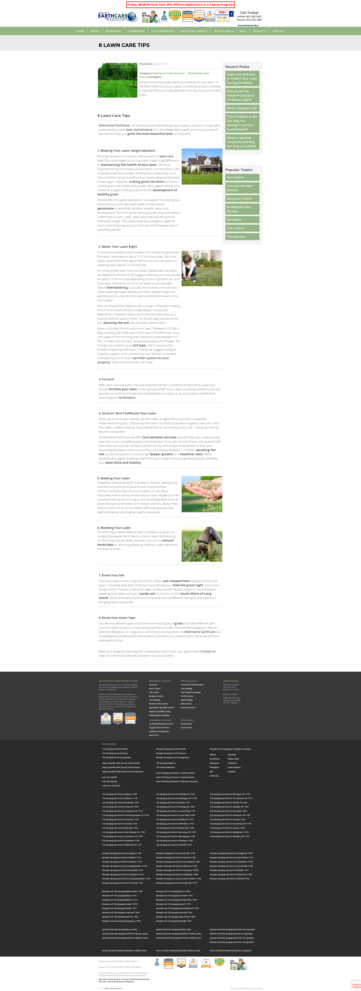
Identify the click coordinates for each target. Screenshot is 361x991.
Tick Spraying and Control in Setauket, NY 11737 (229, 807)
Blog (243, 31)
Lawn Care (153, 685)
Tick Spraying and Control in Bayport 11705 (119, 794)
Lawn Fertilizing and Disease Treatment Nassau (175, 777)
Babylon (213, 754)
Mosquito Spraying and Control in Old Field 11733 (229, 879)
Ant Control (235, 177)
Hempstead (214, 763)
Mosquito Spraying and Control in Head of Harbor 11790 (178, 879)
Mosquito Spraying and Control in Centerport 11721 (123, 874)
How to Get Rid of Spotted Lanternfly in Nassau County (178, 950)
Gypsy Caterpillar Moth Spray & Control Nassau (121, 767)
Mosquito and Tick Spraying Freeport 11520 (119, 904)
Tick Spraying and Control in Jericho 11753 (173, 802)
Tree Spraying (154, 700)
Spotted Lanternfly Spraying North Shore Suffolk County (178, 938)
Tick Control (235, 228)
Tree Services (236, 237)
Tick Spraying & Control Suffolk (114, 749)
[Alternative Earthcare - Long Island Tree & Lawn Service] (118, 16)
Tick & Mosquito (162, 31)
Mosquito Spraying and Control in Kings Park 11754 (176, 883)
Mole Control (186, 704)
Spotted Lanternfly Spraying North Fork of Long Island (232, 938)
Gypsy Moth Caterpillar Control (161, 707)
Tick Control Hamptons (165, 767)
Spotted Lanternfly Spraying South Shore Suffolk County (178, 933)
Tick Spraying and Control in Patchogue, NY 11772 (230, 794)
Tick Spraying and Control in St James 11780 (227, 819)
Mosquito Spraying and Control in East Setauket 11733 (178, 862)
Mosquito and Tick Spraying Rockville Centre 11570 (176, 900)
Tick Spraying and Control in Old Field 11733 (173, 845)
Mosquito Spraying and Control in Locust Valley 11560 (231, 866)
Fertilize (107, 379)
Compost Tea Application (159, 731)
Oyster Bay (214, 776)
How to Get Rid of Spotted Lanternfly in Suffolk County (124, 950)
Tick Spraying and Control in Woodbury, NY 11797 (230, 836)
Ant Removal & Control (158, 704)
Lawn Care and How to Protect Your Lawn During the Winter (242, 78)
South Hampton (234, 767)
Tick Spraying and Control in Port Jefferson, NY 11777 (231, 798)
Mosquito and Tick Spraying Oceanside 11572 (174, 895)
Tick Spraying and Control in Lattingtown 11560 (175, 807)
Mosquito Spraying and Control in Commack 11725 (122, 883)
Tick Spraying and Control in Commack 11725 (120, 819)
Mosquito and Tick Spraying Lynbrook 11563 (120, 917)
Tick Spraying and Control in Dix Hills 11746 (119, 824)
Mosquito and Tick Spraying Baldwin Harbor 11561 (122, 891)
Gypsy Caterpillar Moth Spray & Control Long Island (122, 771)
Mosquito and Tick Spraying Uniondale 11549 (174, 912)
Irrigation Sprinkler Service (159, 711)
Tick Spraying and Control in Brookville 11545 (120, 802)
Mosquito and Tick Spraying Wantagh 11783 (173, 921)
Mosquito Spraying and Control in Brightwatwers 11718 (124, 866)
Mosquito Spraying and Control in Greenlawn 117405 (177, 870)
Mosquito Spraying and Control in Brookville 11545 (122, 870)
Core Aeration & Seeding (191, 692)
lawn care (166, 156)
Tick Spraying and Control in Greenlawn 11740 (120, 840)
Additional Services (194, 31)
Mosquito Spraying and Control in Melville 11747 (229, 870)
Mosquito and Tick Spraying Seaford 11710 (173, 904)
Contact (278, 31)
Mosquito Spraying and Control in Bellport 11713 (121, 857)
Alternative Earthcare (113, 988)
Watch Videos (224, 31)
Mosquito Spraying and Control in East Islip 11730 (176, 857)
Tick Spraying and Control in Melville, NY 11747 (174, 819)
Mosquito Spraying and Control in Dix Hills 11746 (175, 853)
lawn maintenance (139, 130)
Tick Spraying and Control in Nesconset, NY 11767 (176, 832)
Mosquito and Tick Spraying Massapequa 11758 (121, 921)
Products (259, 31)
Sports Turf (153, 735)
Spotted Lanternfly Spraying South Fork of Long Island (232, 942)
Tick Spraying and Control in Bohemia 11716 (120, 798)
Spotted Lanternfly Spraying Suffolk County (173, 929)
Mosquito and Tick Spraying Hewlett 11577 (119, 908)
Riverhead (232, 754)
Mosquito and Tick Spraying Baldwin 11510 (119, 895)
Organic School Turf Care (159, 727)
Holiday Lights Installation (159, 715)
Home (80, 31)
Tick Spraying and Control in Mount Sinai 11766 (175, 828)
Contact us (208, 651)
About (94, 31)
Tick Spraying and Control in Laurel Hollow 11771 (175, 811)
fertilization (127, 398)
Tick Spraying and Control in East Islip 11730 (119, 828)
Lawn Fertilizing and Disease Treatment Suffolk (175, 773)
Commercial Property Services (161, 724)
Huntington (214, 767)
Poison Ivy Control (188, 707)
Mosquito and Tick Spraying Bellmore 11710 (119, 900)
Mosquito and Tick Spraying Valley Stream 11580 (175, 917)
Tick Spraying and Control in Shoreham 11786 (228, 811)
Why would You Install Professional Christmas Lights (240, 95)
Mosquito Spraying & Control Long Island (172, 757)
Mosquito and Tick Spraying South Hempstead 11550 (177, 908)
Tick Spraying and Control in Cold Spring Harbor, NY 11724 (125, 815)
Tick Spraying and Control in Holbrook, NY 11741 (121, 845)
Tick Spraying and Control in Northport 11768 (174, 840)
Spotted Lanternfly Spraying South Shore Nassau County (125, 933)
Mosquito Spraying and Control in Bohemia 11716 (122, 862)
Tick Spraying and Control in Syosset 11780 (227, 828)
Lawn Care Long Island (111, 785)
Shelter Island (233, 759)
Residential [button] (113, 31)
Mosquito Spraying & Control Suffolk (171, 749)
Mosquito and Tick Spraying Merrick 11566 (173, 891)
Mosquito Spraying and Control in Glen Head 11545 (176, 866)
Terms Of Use (186, 727)
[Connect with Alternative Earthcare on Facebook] (231, 14)
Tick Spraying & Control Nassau (115, 753)
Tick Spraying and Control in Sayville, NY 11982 (228, 802)
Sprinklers (234, 220)
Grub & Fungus (187, 700)
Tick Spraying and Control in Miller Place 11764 (174, 824)
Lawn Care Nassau (109, 781)
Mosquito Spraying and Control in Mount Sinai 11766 (231, 874)
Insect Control (154, 688)
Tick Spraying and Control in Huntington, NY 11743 (176, 798)
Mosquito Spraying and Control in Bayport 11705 (121, 853)
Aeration (108, 413)
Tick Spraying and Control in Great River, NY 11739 (122, 836)
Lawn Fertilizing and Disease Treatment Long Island (177, 781)
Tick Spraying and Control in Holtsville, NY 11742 (175, 794)
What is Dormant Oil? (242, 108)
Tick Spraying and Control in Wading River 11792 (229, 832)
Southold (231, 771)
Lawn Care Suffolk (109, 777)
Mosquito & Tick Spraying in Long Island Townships (230, 749)
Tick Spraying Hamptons (166, 763)
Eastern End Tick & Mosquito (192, 685)
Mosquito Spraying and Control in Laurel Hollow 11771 (231, 857)
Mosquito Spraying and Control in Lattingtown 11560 (231, 853)
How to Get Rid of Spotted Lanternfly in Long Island (230, 950)
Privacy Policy (186, 724)
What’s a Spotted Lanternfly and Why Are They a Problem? (241, 142)
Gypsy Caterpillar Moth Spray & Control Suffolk (121, 763)
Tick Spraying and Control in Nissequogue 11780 (175, 836)
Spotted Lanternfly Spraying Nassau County (119, 929)
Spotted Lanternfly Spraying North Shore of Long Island (232, 929)
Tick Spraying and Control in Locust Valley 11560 (175, 815)
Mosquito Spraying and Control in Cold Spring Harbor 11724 (126, 879)
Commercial (136, 31)
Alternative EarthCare (114, 125)
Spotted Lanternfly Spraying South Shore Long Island (231, 933)
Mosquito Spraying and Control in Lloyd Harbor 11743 (231, 862)
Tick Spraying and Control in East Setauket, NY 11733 (123, 832)
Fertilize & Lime (187, 696)
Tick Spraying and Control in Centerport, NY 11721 (122, 811)
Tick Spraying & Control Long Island (116, 757)
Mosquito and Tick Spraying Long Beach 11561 (121, 912)
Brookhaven (215, 759)
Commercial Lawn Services (168, 73)
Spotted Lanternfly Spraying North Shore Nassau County (125, 938)
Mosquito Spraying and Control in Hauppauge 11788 (177, 874)
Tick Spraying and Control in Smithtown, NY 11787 (230, 815)
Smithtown (232, 763)
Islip (211, 771)
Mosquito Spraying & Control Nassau (171, 753)
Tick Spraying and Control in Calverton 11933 (120, 807)
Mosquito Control (239, 198)
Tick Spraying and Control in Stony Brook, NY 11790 (230, 824)
